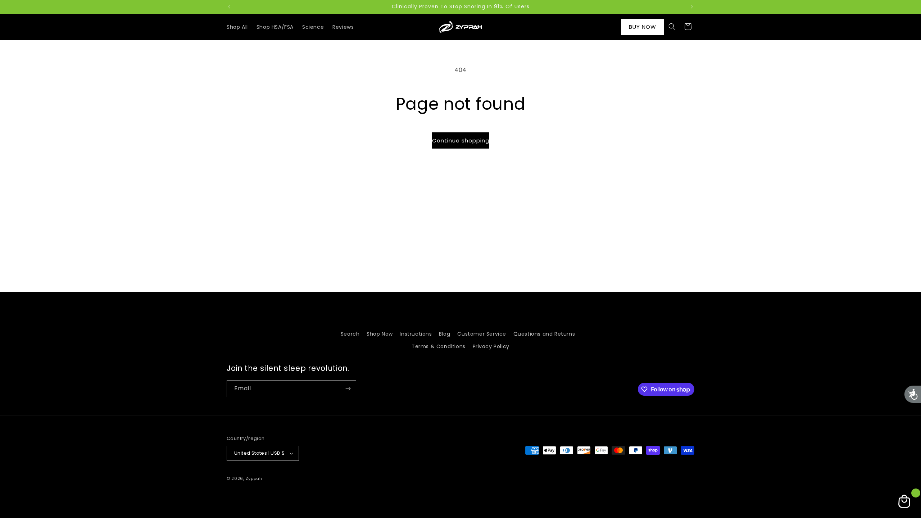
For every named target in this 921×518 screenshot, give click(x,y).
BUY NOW (642, 27)
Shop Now (380, 333)
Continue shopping (460, 140)
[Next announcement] (692, 7)
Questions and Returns (544, 333)
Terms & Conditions (439, 346)
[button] (672, 27)
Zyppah (254, 478)
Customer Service (481, 333)
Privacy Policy (491, 346)
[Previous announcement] (229, 7)
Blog (444, 333)
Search (350, 333)
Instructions (416, 333)
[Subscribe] (348, 388)
